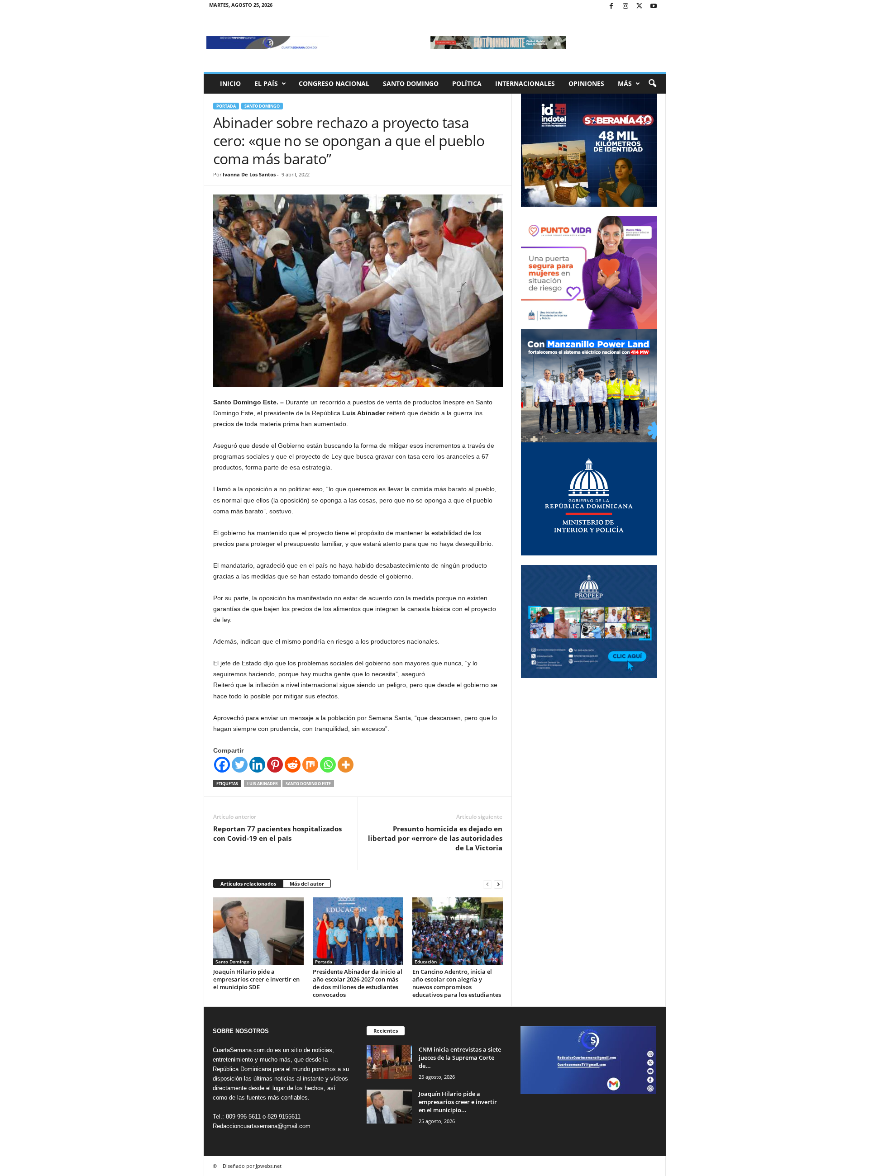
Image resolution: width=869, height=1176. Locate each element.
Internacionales (525, 83)
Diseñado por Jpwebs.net (252, 1165)
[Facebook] (611, 6)
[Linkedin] (257, 765)
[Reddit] (293, 765)
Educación (426, 961)
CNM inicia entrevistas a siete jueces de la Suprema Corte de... (460, 1057)
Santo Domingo (411, 83)
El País (266, 83)
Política (467, 83)
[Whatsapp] (328, 765)
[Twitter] (639, 6)
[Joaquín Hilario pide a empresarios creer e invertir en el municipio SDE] (258, 931)
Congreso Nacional (334, 83)
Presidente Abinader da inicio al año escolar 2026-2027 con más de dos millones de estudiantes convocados (357, 983)
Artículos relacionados (248, 883)
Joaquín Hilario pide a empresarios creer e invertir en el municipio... (458, 1102)
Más (625, 83)
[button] (652, 84)
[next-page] (498, 884)
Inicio (230, 83)
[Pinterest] (275, 765)
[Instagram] (625, 6)
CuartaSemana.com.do (243, 1050)
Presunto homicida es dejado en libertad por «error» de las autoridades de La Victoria (435, 838)
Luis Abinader (262, 784)
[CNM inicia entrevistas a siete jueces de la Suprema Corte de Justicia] (389, 1062)
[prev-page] (487, 884)
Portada (226, 106)
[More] (345, 765)
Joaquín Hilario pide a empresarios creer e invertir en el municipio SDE (256, 979)
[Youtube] (653, 6)
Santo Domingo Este (308, 784)
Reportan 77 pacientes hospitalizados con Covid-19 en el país (277, 833)
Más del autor (307, 883)
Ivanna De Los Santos (249, 174)
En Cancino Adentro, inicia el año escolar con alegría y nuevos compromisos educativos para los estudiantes (456, 983)
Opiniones (586, 83)
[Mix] (310, 765)
